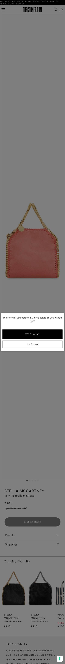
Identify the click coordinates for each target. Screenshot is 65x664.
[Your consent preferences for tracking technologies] (60, 659)
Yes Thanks (32, 334)
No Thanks (32, 344)
